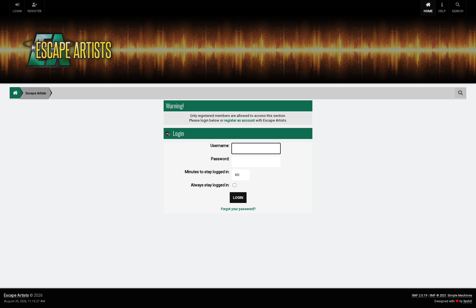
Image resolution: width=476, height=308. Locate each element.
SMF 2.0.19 (419, 295)
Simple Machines (460, 295)
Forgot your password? (238, 209)
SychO (467, 301)
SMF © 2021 (437, 295)
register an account (239, 120)
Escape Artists (16, 295)
